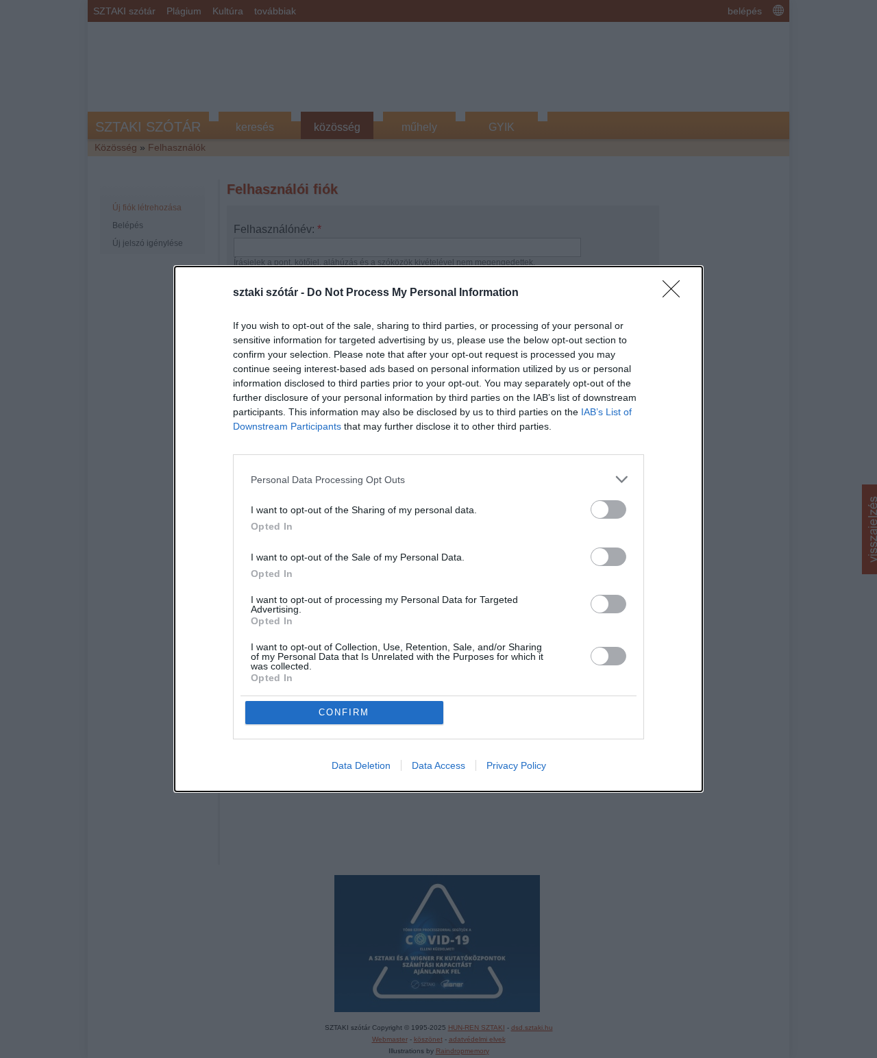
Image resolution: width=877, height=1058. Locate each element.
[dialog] (438, 529)
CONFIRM (344, 712)
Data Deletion (361, 765)
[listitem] (438, 479)
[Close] (676, 293)
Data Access (438, 765)
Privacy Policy (516, 765)
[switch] (608, 509)
